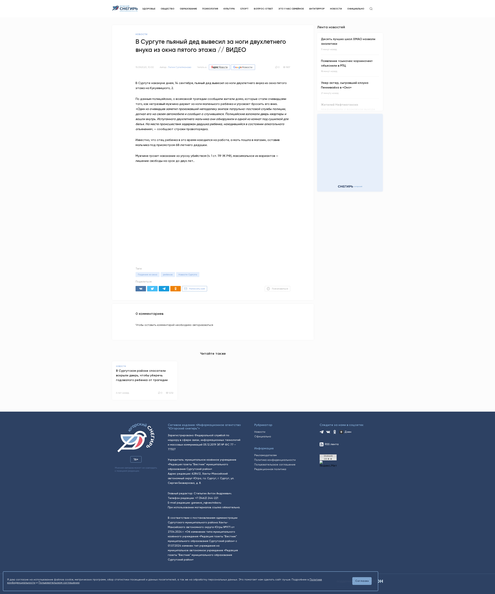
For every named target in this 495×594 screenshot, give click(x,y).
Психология (210, 8)
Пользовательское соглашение (274, 464)
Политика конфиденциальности (275, 459)
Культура (229, 8)
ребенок (168, 274)
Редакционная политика (270, 469)
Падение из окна (147, 274)
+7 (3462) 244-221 (206, 498)
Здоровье (148, 8)
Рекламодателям (265, 455)
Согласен (362, 581)
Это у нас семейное (291, 8)
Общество (167, 8)
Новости (336, 8)
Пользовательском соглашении (58, 582)
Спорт (244, 8)
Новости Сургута (187, 274)
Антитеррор (317, 8)
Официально (355, 8)
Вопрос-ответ (263, 8)
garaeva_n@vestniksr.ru (206, 502)
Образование (188, 8)
